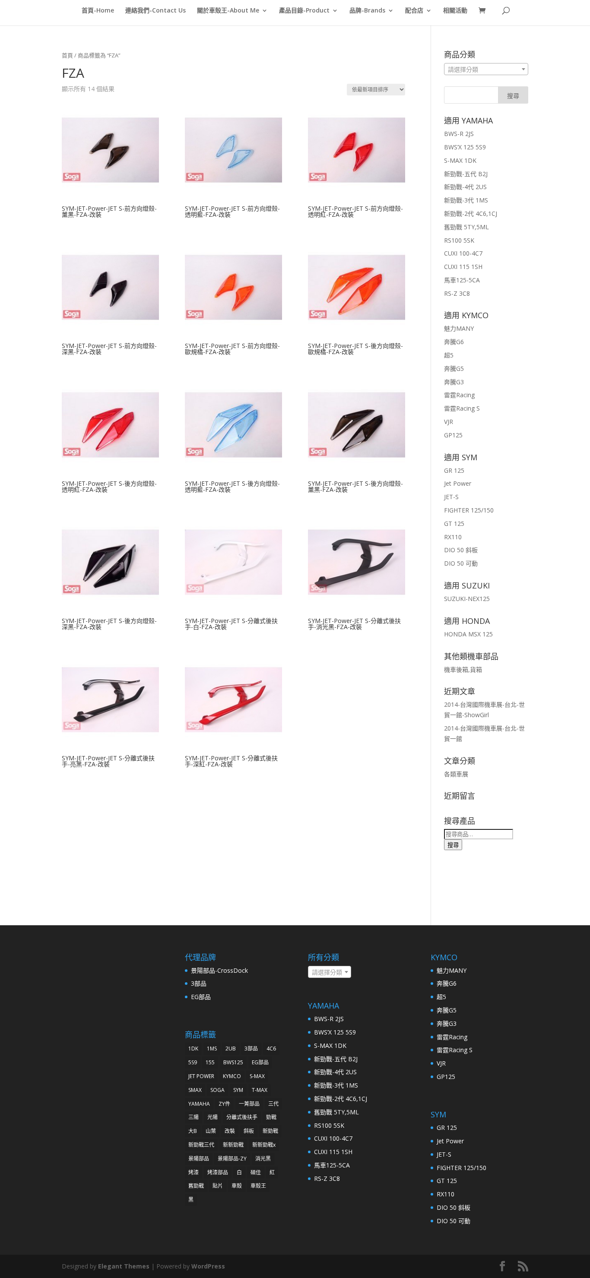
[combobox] (486, 69)
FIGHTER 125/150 (469, 510)
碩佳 (256, 1172)
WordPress (208, 1266)
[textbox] (486, 69)
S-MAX (257, 1076)
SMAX (195, 1090)
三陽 (193, 1117)
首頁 (67, 55)
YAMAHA (199, 1103)
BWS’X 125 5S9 (465, 147)
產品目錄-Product (304, 10)
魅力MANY (459, 328)
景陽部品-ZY (232, 1158)
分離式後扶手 (241, 1117)
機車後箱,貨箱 (463, 669)
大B (192, 1131)
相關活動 (455, 10)
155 (210, 1062)
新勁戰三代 (201, 1144)
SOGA (217, 1090)
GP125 (453, 435)
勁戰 (271, 1117)
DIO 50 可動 (461, 563)
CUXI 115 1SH (463, 267)
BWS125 (233, 1062)
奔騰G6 (454, 342)
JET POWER (201, 1076)
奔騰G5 (454, 368)
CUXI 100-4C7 (463, 253)
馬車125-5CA (462, 280)
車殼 (237, 1185)
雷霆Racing (459, 395)
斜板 (249, 1131)
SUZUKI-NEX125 (467, 599)
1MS (212, 1048)
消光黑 (263, 1158)
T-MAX (259, 1090)
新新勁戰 (233, 1144)
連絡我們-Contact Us (155, 10)
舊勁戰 (196, 1185)
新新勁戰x (264, 1144)
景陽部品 (198, 1158)
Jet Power (457, 483)
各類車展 (456, 774)
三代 (273, 1103)
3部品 (198, 983)
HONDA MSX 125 (468, 634)
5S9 (192, 1062)
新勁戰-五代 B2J (466, 174)
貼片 (218, 1185)
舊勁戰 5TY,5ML (466, 227)
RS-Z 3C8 (457, 293)
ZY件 (224, 1103)
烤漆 (193, 1172)
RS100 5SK (459, 240)
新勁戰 (270, 1131)
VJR (448, 422)
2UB (230, 1048)
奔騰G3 (454, 382)
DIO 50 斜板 (461, 550)
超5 (449, 355)
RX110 (453, 537)
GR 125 (454, 470)
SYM (238, 1090)
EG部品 (201, 997)
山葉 (211, 1131)
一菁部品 (249, 1103)
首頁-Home (98, 10)
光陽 (212, 1117)
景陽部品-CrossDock (219, 970)
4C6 (271, 1048)
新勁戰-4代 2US (465, 187)
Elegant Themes (123, 1266)
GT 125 (454, 523)
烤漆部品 (217, 1172)
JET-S (451, 497)
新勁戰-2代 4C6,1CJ (470, 213)
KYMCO (232, 1076)
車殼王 (258, 1185)
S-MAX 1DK (460, 160)
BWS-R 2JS (459, 134)
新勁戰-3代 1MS (466, 200)
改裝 (230, 1131)
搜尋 (453, 845)
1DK (193, 1048)
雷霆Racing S (462, 408)
